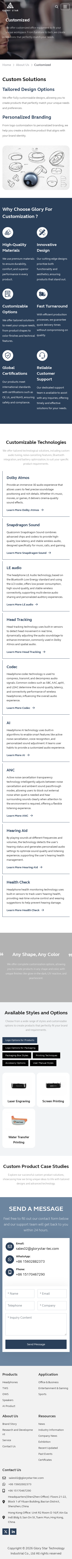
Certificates (45, 1460)
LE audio (14, 568)
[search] (57, 7)
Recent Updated (48, 1448)
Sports (42, 1394)
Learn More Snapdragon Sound (26, 553)
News (41, 1424)
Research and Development (17, 1432)
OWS (5, 1394)
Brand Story (9, 1424)
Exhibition (44, 1441)
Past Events (45, 1454)
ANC (11, 770)
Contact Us (9, 1446)
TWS (5, 1388)
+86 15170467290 (30, 1274)
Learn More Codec (18, 708)
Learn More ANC (17, 815)
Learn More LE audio (20, 604)
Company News (47, 1436)
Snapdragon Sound (23, 525)
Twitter (5, 1531)
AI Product (8, 1406)
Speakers (7, 1400)
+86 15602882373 (30, 1261)
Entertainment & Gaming (53, 1388)
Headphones (10, 1382)
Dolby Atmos (18, 477)
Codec (12, 667)
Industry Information (51, 1430)
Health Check (18, 882)
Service (6, 1440)
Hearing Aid (17, 830)
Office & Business (48, 1382)
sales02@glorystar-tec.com (37, 1249)
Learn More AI (16, 755)
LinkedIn (13, 1531)
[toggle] (65, 7)
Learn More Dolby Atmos (23, 510)
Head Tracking (19, 619)
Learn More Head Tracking (24, 652)
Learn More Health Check (23, 910)
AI (8, 723)
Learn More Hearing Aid (22, 867)
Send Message (36, 1344)
